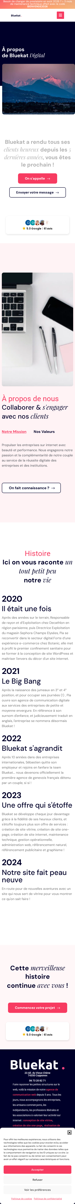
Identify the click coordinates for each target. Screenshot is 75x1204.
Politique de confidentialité (48, 1198)
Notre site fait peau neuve (34, 876)
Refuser (38, 1180)
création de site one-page (27, 1125)
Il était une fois (26, 608)
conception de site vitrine (37, 1120)
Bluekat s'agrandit (32, 748)
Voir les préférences (37, 1190)
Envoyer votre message (35, 192)
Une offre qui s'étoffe (37, 805)
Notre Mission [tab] (14, 431)
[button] (69, 1132)
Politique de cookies (21, 1198)
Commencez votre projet (35, 1008)
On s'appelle (35, 178)
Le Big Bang (21, 681)
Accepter (37, 1170)
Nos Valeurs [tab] (44, 431)
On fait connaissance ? (29, 488)
